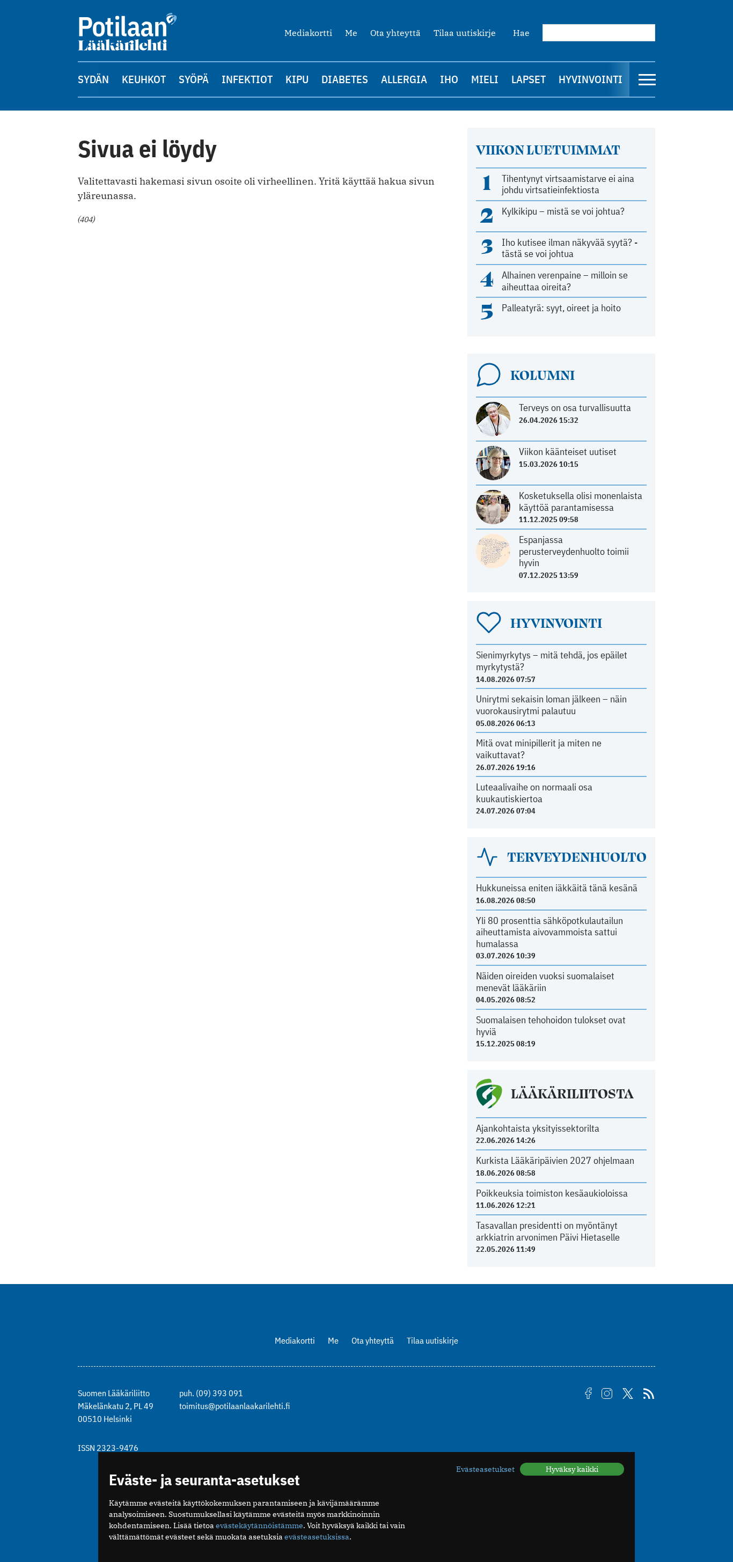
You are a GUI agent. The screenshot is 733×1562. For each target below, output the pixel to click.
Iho (449, 79)
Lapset (528, 79)
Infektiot (247, 79)
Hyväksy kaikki (572, 1469)
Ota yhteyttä (395, 32)
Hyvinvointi (590, 79)
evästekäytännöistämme (259, 1525)
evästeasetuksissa (316, 1537)
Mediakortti (308, 32)
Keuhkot (144, 79)
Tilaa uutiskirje (465, 32)
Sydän (93, 79)
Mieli (485, 79)
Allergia (404, 79)
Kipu (297, 79)
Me (351, 32)
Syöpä (194, 79)
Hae (521, 32)
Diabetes (344, 79)
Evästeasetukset (485, 1469)
